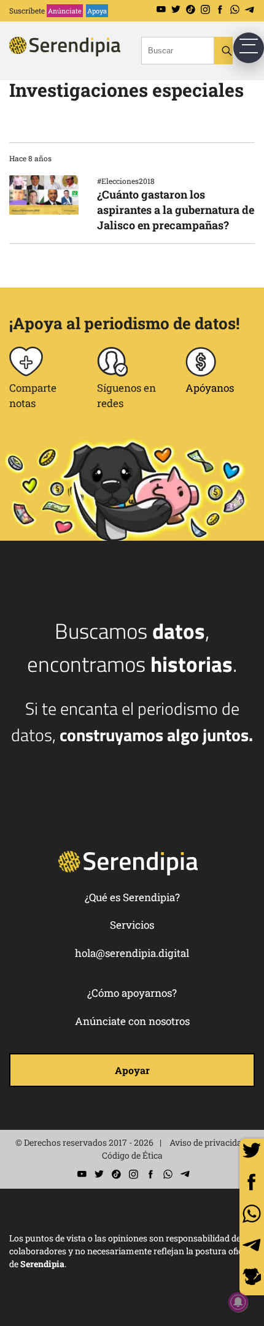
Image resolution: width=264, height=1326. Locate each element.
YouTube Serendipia (161, 9)
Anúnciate (65, 10)
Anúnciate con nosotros (132, 1021)
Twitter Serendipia (176, 9)
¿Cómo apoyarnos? (132, 993)
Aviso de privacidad (208, 1142)
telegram (252, 1245)
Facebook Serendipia (220, 9)
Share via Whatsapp (252, 1214)
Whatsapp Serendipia (235, 9)
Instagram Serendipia (205, 9)
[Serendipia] (83, 57)
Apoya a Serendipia (252, 1278)
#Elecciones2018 (126, 181)
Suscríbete (27, 10)
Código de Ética (132, 1155)
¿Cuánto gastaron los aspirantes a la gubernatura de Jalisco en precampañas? (175, 209)
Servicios (132, 925)
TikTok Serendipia (190, 9)
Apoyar (132, 1070)
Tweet (252, 1150)
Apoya (97, 10)
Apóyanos (209, 388)
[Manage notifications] (238, 1302)
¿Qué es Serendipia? (132, 897)
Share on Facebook (252, 1182)
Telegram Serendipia (249, 9)
